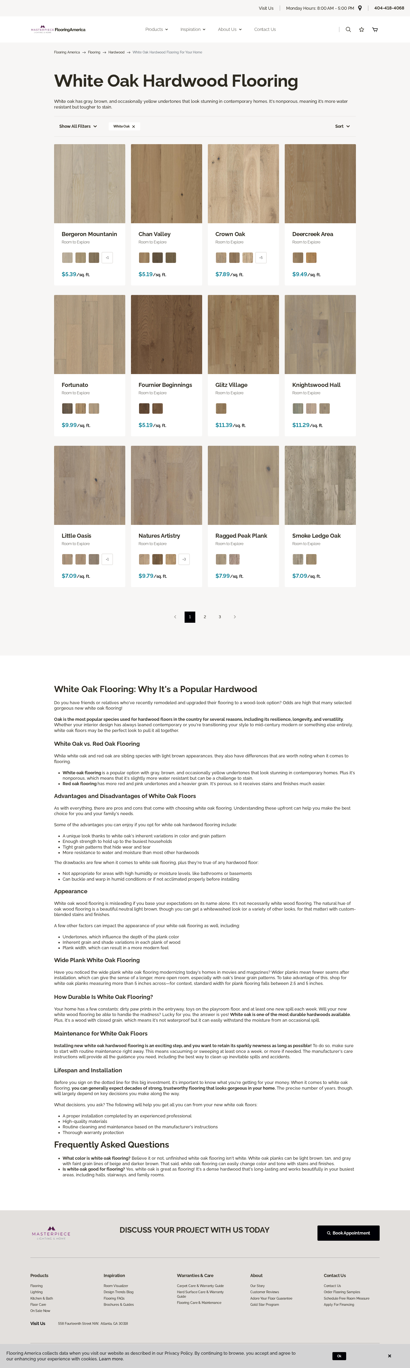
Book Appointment (351, 1232)
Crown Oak (230, 234)
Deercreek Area (312, 234)
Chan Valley (154, 234)
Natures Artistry (159, 535)
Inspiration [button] (190, 29)
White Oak (121, 126)
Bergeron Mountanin (89, 234)
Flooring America (67, 52)
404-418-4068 (389, 7)
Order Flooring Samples (342, 1292)
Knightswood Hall (316, 385)
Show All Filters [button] (75, 126)
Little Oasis (76, 535)
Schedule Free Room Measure (346, 1298)
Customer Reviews (264, 1292)
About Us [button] (227, 29)
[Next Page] (235, 617)
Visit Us (266, 8)
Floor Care (38, 1304)
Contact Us (265, 29)
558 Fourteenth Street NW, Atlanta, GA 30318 (93, 1323)
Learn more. (111, 1358)
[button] (348, 29)
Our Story (257, 1286)
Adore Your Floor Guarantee (271, 1298)
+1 (107, 258)
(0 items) (375, 29)
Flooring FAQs (114, 1298)
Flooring (94, 52)
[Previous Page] (175, 617)
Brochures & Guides (119, 1304)
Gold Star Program (264, 1304)
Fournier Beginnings (165, 385)
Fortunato (75, 385)
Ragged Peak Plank (241, 535)
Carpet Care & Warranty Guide (200, 1286)
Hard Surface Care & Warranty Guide (200, 1294)
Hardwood (116, 52)
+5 (261, 258)
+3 (184, 559)
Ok (339, 1356)
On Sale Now (40, 1311)
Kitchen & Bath (41, 1298)
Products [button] (154, 29)
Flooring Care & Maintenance (199, 1303)
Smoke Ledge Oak (316, 535)
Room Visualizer (116, 1286)
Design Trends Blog (118, 1292)
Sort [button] (339, 126)
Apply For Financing (339, 1304)
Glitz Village (231, 385)
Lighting (36, 1292)
